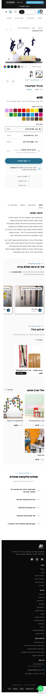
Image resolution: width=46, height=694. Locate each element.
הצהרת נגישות (39, 610)
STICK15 (11, 2)
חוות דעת (12, 205)
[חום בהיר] (41, 119)
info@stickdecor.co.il (35, 670)
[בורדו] (15, 110)
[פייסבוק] (42, 559)
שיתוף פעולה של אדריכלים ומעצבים (32, 652)
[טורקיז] (19, 115)
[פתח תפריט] (6, 12)
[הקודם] (42, 280)
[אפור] (18, 66)
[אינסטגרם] (37, 559)
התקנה (22, 205)
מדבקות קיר (30, 18)
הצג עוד (10, 390)
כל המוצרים (40, 601)
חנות (33, 28)
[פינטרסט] (32, 559)
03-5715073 (37, 664)
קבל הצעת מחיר (39, 642)
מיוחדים (41, 585)
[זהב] (24, 119)
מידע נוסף (32, 205)
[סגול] (36, 115)
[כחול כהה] (8, 66)
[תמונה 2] (31, 74)
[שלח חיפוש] (21, 12)
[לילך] (7, 110)
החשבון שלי (40, 607)
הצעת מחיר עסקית (38, 655)
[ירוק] (11, 115)
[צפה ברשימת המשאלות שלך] (15, 12)
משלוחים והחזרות (38, 630)
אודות (42, 627)
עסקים (9, 18)
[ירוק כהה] (12, 66)
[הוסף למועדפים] (7, 81)
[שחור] (15, 66)
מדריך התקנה (40, 634)
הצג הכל (39, 340)
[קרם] (25, 66)
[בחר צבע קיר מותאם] (5, 66)
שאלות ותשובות (39, 620)
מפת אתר (41, 624)
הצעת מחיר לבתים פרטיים (35, 649)
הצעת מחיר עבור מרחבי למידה (34, 646)
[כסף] (28, 119)
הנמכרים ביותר (39, 582)
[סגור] (43, 4)
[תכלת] (32, 115)
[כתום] (28, 110)
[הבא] (37, 280)
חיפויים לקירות (39, 576)
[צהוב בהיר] (36, 110)
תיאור (41, 205)
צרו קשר (41, 594)
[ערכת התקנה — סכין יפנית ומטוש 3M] (29, 356)
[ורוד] (11, 110)
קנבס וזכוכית (19, 18)
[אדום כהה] (19, 110)
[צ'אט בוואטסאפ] (40, 688)
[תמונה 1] (39, 74)
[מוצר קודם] (11, 29)
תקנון (42, 614)
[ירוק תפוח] (15, 115)
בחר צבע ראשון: (37, 106)
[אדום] (24, 110)
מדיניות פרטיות (39, 617)
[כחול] (28, 115)
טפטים (40, 18)
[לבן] (29, 66)
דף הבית (40, 28)
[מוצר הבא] (7, 29)
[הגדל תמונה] (9, 59)
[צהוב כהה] (32, 110)
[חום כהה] (36, 119)
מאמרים (41, 604)
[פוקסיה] (41, 115)
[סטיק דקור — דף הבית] (40, 12)
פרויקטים (41, 597)
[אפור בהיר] (22, 66)
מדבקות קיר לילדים (23, 28)
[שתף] (13, 81)
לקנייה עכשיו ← (24, 6)
